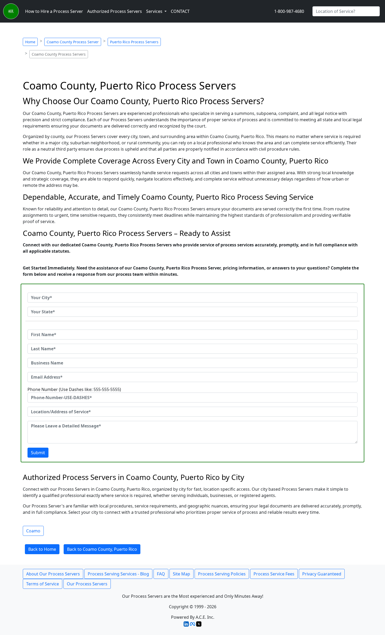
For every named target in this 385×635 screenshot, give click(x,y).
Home (30, 41)
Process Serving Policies (222, 574)
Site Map (181, 574)
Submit (38, 453)
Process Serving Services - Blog (118, 574)
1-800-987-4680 (289, 11)
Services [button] (154, 11)
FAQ (161, 574)
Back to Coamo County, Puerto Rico (102, 549)
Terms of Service (42, 584)
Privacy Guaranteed (321, 574)
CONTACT (180, 11)
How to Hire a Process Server (54, 11)
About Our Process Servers (53, 574)
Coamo (33, 531)
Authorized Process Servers (114, 11)
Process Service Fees (274, 574)
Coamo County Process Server (73, 41)
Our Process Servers (87, 584)
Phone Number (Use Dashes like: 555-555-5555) (74, 389)
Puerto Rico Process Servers (134, 41)
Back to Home (42, 549)
